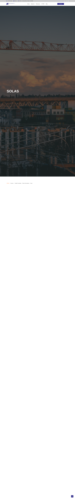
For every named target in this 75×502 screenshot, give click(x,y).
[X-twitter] (66, 1)
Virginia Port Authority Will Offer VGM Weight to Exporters (23, 360)
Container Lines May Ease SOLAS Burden (18, 408)
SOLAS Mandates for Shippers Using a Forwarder (20, 456)
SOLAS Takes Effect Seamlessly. (16, 228)
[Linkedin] (68, 1)
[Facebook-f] (64, 1)
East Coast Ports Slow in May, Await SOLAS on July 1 (21, 293)
